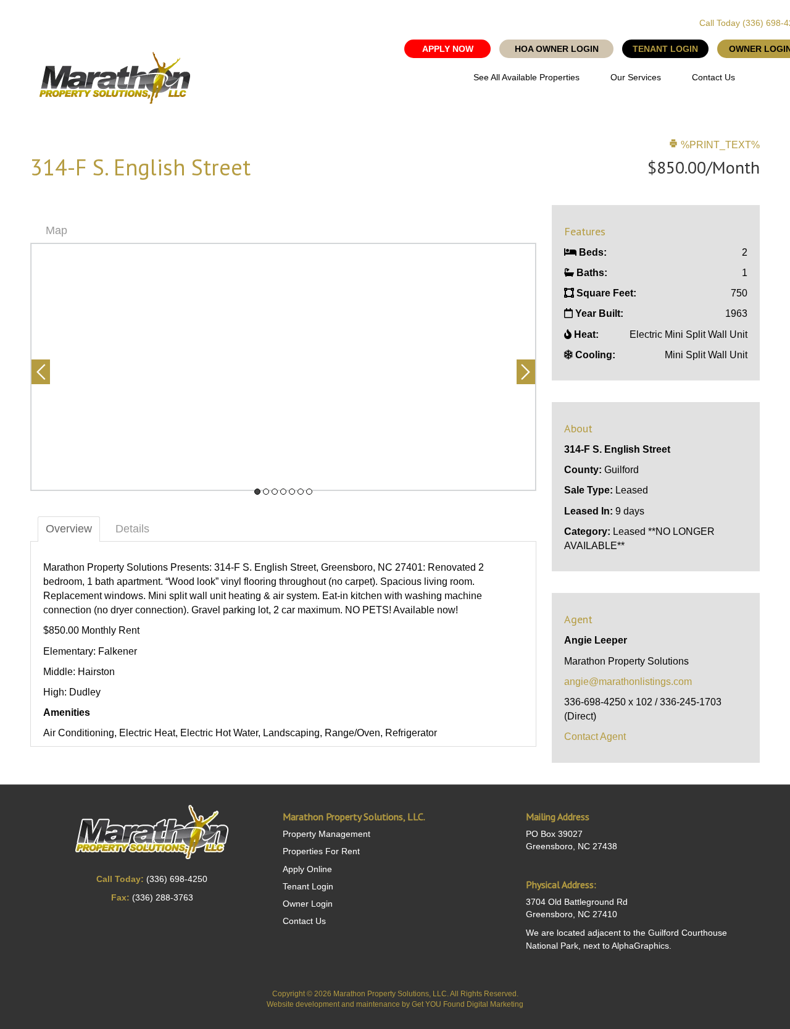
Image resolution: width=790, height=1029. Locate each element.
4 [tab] (283, 492)
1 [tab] (257, 492)
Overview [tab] (69, 529)
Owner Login (308, 904)
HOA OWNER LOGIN (557, 49)
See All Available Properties (526, 77)
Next (526, 371)
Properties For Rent (321, 851)
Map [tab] (56, 230)
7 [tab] (309, 492)
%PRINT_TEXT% (719, 145)
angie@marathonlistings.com (628, 681)
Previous (40, 371)
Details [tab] (132, 529)
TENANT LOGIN (665, 49)
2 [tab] (266, 492)
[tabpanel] (283, 367)
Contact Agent (595, 736)
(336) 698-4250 (176, 879)
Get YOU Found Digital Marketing (467, 1004)
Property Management (326, 834)
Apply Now (447, 49)
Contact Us (713, 77)
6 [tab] (300, 492)
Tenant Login (308, 886)
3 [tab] (275, 492)
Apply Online (307, 869)
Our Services (635, 77)
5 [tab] (292, 492)
